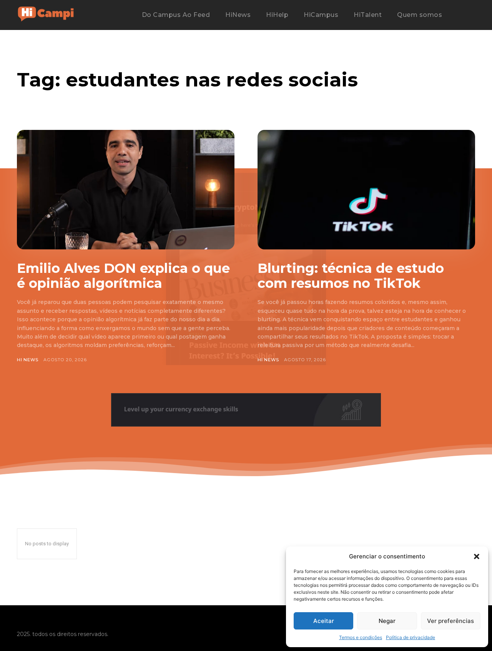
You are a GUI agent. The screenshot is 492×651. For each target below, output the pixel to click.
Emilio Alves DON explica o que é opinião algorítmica (123, 275)
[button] (476, 556)
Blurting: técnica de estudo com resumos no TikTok (351, 275)
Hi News (27, 359)
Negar (387, 620)
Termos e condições (360, 637)
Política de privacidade (410, 637)
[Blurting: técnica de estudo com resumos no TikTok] (366, 189)
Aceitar (323, 620)
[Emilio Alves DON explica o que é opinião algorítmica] (125, 189)
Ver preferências (450, 620)
